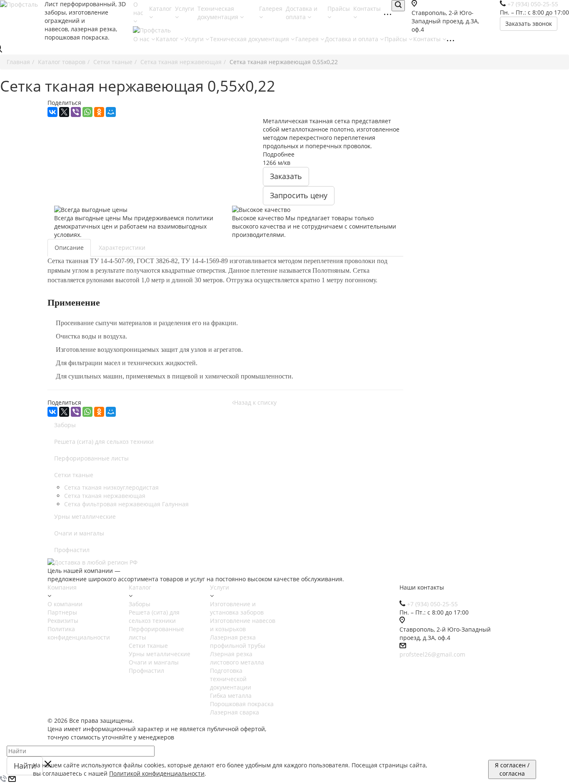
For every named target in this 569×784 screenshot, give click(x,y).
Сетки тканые (73, 475)
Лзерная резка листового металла (237, 658)
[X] (64, 112)
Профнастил (72, 550)
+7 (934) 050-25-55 (432, 604)
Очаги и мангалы (79, 533)
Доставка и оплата (301, 13)
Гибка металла (231, 695)
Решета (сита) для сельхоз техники (104, 442)
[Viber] (76, 112)
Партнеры (62, 612)
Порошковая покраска (242, 704)
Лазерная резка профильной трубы (237, 641)
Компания (62, 587)
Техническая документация (218, 13)
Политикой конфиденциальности (157, 773)
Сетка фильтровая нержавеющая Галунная (126, 504)
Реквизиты (62, 621)
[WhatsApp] (87, 112)
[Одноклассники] (99, 112)
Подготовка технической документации (230, 679)
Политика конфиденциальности (78, 633)
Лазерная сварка (234, 712)
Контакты (427, 39)
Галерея (307, 39)
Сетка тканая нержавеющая (104, 496)
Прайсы (396, 39)
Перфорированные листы (91, 458)
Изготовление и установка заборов (237, 608)
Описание (69, 247)
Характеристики (122, 247)
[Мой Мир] (111, 112)
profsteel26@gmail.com (432, 654)
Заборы (65, 425)
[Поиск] (398, 5)
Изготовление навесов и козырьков (242, 625)
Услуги (195, 39)
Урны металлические (85, 516)
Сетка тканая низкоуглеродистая (111, 487)
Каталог (168, 39)
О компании (64, 604)
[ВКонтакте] (52, 112)
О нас (138, 8)
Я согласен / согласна (512, 769)
